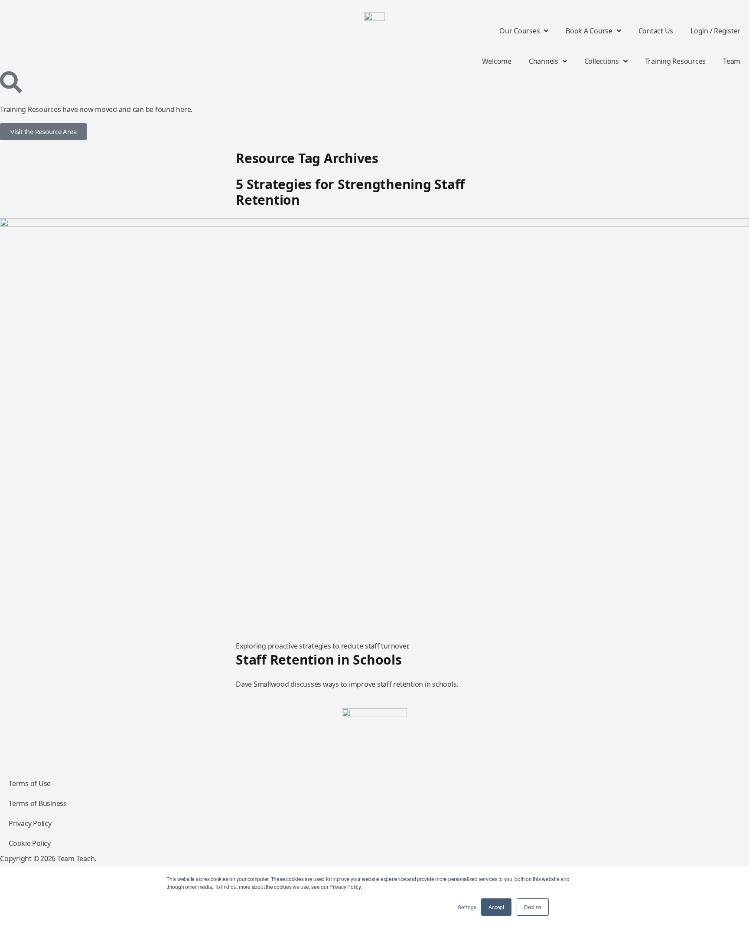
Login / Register (715, 31)
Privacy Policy (30, 823)
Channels (543, 61)
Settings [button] (467, 907)
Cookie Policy (30, 843)
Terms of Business (38, 803)
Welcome (496, 61)
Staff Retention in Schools (319, 659)
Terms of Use (30, 783)
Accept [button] (496, 907)
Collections (601, 61)
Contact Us (656, 31)
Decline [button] (532, 907)
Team (731, 61)
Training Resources (675, 61)
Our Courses (519, 31)
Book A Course (589, 31)
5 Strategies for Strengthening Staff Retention (350, 192)
